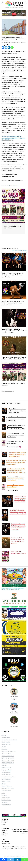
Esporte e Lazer (6, 772)
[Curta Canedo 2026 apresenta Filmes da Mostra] (3, 443)
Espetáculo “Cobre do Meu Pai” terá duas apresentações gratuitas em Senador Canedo (16, 419)
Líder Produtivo (6, 779)
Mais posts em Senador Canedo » (19, 250)
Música (3, 784)
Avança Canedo (6, 737)
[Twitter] (6, 47)
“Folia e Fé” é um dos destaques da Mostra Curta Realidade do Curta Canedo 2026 (17, 410)
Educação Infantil (7, 767)
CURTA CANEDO (6, 753)
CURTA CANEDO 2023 (8, 758)
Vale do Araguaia (6, 804)
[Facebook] (3, 47)
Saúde (3, 793)
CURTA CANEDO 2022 (8, 756)
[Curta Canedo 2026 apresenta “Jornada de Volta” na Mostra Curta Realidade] (4, 435)
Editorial (4, 765)
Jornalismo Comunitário (8, 777)
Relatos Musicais (6, 790)
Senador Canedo (13, 186)
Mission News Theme (9, 855)
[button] (2, 215)
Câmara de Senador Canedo (9, 740)
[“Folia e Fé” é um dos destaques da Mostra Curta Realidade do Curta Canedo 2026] (4, 411)
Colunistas (4, 749)
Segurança (4, 795)
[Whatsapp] (12, 47)
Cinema (4, 747)
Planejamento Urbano (8, 788)
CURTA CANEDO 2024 (8, 760)
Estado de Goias (6, 774)
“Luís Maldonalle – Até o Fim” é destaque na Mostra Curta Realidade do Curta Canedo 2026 (16, 427)
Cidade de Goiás (6, 744)
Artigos (4, 735)
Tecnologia (5, 802)
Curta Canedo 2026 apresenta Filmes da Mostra (13, 384)
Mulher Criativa (6, 781)
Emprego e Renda (6, 770)
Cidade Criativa (6, 742)
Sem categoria (6, 797)
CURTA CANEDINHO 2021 (9, 751)
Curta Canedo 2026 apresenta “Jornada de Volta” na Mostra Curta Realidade (15, 435)
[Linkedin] (9, 47)
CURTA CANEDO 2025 (8, 763)
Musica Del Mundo (7, 786)
